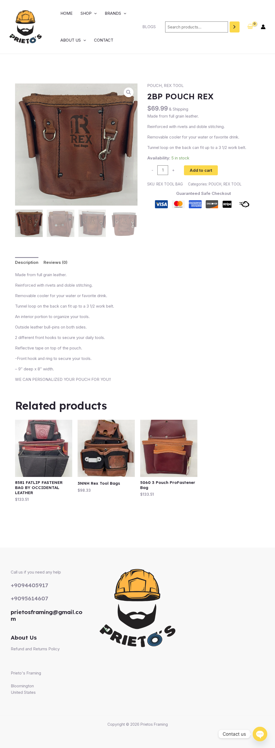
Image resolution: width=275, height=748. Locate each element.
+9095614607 (29, 598)
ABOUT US (70, 40)
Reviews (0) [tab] (55, 262)
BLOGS (149, 26)
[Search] (235, 26)
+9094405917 (29, 585)
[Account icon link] (263, 26)
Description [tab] (26, 262)
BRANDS (113, 13)
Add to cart (201, 170)
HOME (66, 13)
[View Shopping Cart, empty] (250, 27)
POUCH (154, 85)
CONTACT (103, 40)
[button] (94, 13)
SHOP (86, 13)
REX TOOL (174, 85)
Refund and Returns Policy (35, 648)
